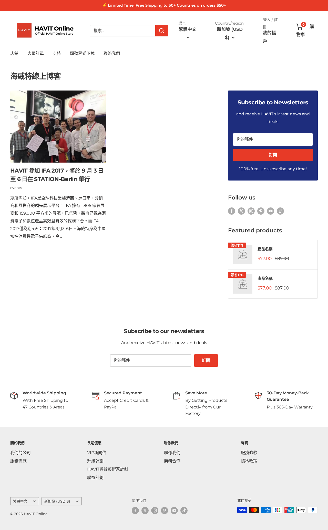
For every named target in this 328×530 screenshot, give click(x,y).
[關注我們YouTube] (270, 211)
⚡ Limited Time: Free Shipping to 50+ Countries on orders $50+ (164, 5)
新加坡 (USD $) (57, 501)
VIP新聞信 (96, 452)
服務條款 (18, 460)
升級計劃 (95, 460)
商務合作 (172, 460)
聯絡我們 (112, 53)
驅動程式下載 (82, 53)
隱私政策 (249, 460)
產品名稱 (265, 248)
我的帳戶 (269, 37)
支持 (57, 53)
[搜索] (161, 30)
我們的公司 (20, 452)
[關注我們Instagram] (251, 211)
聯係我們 (172, 452)
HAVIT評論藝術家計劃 (107, 469)
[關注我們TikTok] (280, 211)
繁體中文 (20, 501)
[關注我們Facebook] (231, 211)
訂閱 (273, 154)
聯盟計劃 (95, 477)
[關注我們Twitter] (241, 211)
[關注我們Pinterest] (260, 211)
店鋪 (14, 53)
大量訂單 (35, 53)
